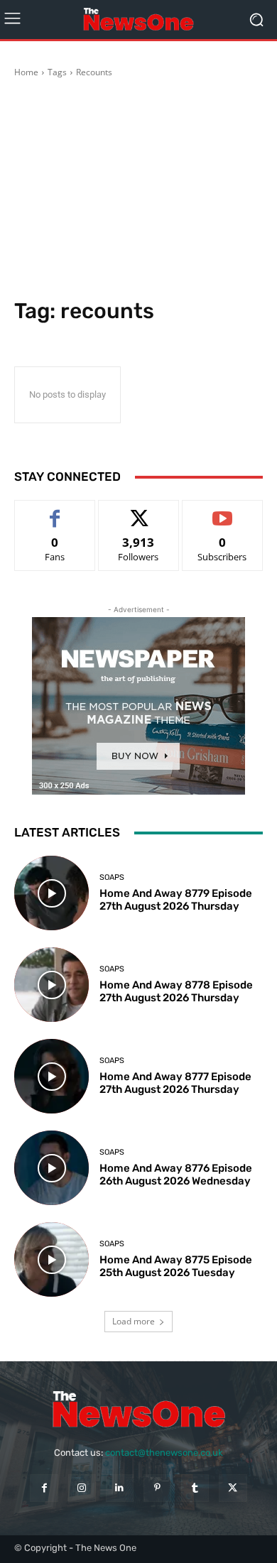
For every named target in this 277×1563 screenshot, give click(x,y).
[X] (232, 1488)
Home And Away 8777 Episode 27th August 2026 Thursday (175, 1083)
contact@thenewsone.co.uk (164, 1452)
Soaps (111, 877)
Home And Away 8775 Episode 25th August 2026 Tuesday (175, 1266)
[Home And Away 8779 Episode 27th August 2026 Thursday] (51, 893)
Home (26, 72)
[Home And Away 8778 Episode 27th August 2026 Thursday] (51, 984)
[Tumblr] (195, 1488)
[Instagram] (82, 1488)
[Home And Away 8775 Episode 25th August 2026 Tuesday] (51, 1259)
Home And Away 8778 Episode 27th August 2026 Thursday (176, 991)
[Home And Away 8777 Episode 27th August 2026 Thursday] (51, 1076)
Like (55, 511)
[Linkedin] (120, 1488)
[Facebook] (44, 1488)
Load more (133, 1321)
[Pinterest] (157, 1488)
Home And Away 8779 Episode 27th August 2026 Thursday (175, 900)
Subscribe (222, 511)
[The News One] (138, 20)
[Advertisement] (138, 190)
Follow (139, 511)
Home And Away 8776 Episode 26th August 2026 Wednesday (175, 1174)
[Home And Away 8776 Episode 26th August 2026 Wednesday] (51, 1168)
